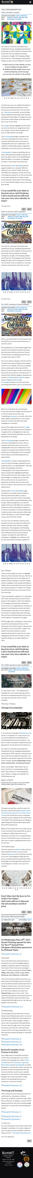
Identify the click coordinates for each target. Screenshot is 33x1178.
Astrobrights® (6, 382)
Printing (24, 16)
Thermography (6, 152)
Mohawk (11, 377)
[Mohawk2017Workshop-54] (11, 1041)
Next (29, 87)
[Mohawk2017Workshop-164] (11, 1044)
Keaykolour (21, 377)
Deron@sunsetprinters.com (21, 1133)
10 (21, 98)
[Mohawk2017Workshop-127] (11, 1085)
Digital (21, 165)
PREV (23, 209)
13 (26, 98)
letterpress (11, 854)
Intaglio (6, 125)
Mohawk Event (25, 733)
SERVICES (10, 17)
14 (28, 98)
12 (24, 98)
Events (18, 16)
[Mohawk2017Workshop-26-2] (12, 1006)
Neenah (16, 380)
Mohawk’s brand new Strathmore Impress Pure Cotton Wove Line (15, 813)
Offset (13, 165)
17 (15, 889)
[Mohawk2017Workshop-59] (11, 1039)
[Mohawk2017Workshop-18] (11, 954)
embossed (18, 849)
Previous (3, 87)
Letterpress (8, 112)
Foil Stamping (8, 136)
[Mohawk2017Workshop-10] (11, 1116)
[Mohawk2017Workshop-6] (11, 1119)
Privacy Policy (8, 1165)
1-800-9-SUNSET (8, 1156)
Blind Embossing (6, 1065)
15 (29, 292)
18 (17, 889)
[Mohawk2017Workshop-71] (11, 1112)
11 (22, 292)
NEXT (29, 209)
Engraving (25, 1062)
